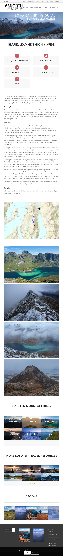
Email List (57, 1)
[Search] (57, 7)
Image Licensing (31, 1)
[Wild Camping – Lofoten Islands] (50, 469)
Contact (51, 1)
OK (27, 552)
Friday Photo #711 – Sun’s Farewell (52, 535)
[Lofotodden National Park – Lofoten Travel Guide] (31, 477)
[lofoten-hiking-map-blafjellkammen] (31, 220)
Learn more (35, 552)
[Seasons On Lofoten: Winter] (53, 513)
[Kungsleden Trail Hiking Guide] (42, 513)
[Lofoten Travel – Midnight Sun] (13, 469)
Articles (42, 1)
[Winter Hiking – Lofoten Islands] (31, 469)
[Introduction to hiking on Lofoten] (50, 477)
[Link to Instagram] (4, 1)
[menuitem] (24, 1)
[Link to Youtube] (7, 1)
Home (24, 1)
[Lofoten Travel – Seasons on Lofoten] (13, 477)
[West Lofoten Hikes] (31, 513)
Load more (31, 443)
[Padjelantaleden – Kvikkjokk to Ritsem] (9, 513)
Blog (47, 1)
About (37, 1)
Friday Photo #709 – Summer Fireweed (52, 544)
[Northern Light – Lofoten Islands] (20, 513)
